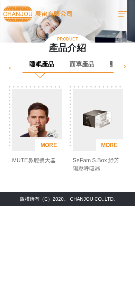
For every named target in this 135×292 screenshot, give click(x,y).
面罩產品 (82, 64)
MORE (48, 145)
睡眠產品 (41, 64)
